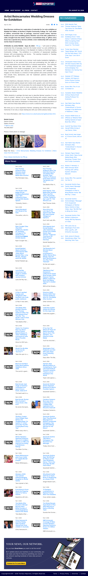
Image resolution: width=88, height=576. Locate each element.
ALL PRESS (25, 10)
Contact (83, 573)
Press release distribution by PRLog (15, 157)
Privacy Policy (64, 573)
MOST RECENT (15, 10)
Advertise (75, 573)
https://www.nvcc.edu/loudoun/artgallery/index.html (39, 114)
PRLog (38, 46)
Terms (55, 573)
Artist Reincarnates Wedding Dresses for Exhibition (33, 151)
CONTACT (34, 10)
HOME (7, 10)
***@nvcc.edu (8, 125)
